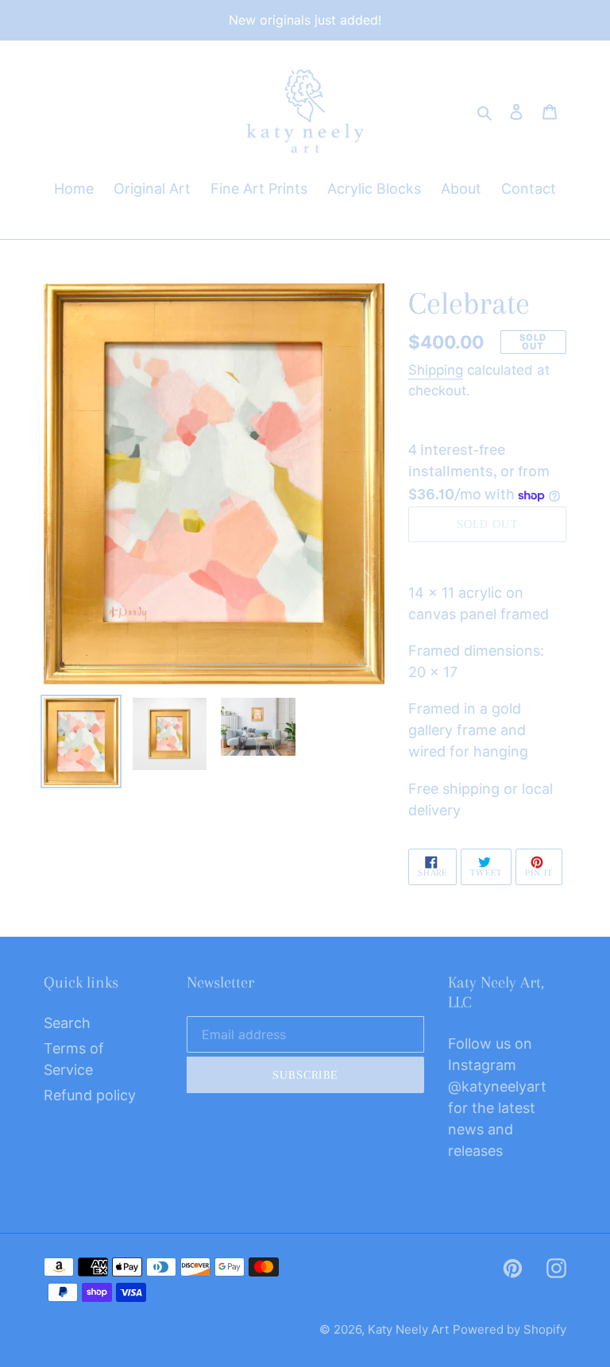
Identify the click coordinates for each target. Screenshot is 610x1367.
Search (67, 1023)
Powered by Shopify (509, 1329)
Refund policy (90, 1095)
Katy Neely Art (408, 1329)
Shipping (435, 370)
